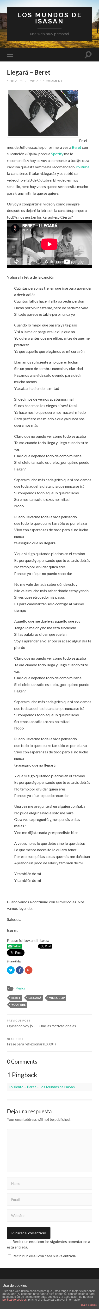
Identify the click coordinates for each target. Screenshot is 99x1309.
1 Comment (52, 81)
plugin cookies (89, 1304)
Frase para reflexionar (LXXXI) (31, 1042)
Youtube (82, 167)
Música (20, 988)
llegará (34, 998)
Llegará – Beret (28, 72)
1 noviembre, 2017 (22, 81)
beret (16, 998)
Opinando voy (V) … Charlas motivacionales (41, 1023)
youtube (18, 1004)
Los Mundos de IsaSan (49, 18)
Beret (77, 147)
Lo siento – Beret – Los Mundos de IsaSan (42, 1087)
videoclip (57, 998)
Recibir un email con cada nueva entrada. (44, 1256)
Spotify (57, 153)
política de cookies (14, 1299)
